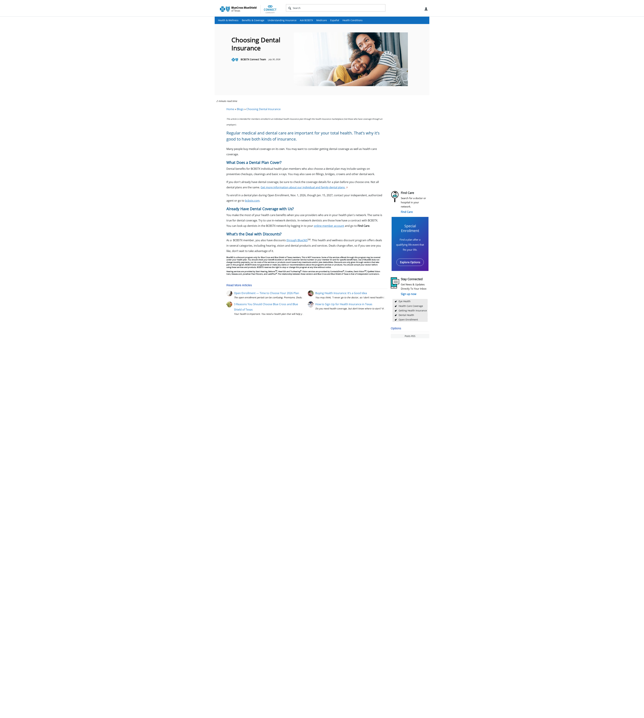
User (426, 9)
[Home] (248, 9)
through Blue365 (297, 240)
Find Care (407, 212)
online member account (329, 226)
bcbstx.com (252, 200)
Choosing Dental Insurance (263, 109)
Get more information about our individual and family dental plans (303, 187)
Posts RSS (410, 336)
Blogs (240, 109)
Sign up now (408, 294)
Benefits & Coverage (253, 20)
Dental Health (406, 315)
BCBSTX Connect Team (253, 59)
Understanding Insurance (282, 20)
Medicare (321, 20)
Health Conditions (352, 20)
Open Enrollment (408, 319)
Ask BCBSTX (306, 20)
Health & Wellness (228, 20)
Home (230, 109)
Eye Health (405, 301)
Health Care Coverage (411, 306)
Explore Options (410, 262)
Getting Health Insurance (413, 310)
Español (334, 20)
